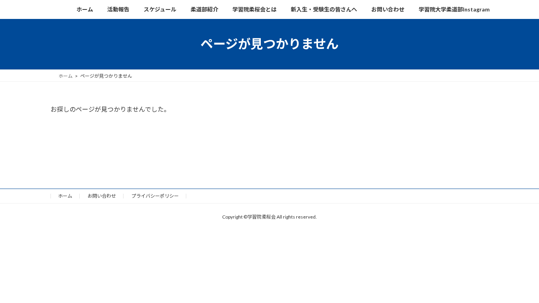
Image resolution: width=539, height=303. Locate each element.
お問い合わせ (102, 196)
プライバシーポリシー (155, 196)
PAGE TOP (517, 281)
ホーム (65, 196)
